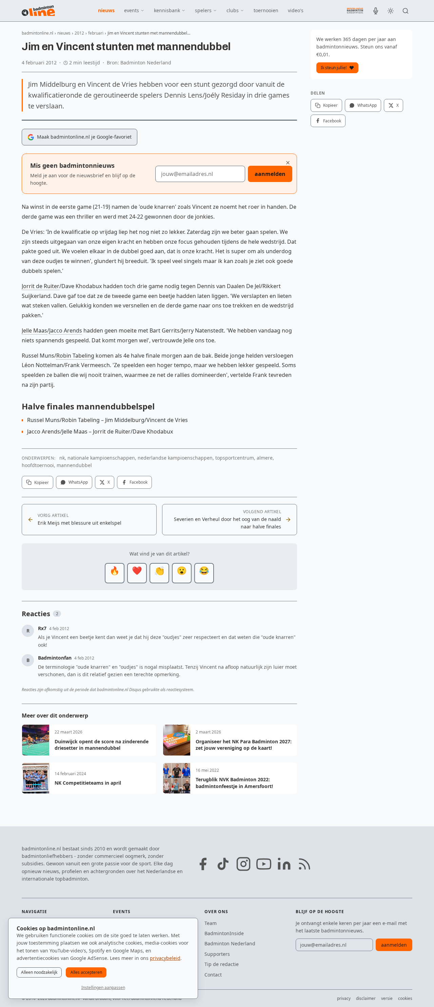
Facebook (138, 482)
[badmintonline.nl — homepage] (38, 10)
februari (95, 33)
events (131, 10)
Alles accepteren (86, 972)
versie (387, 998)
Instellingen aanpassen (103, 987)
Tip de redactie (221, 964)
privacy (344, 998)
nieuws (106, 10)
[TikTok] (223, 864)
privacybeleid (165, 958)
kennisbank (167, 10)
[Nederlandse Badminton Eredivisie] (355, 10)
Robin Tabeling (75, 355)
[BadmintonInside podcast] (375, 11)
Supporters (217, 954)
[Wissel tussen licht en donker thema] (390, 11)
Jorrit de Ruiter (40, 286)
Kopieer (41, 482)
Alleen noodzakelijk (39, 972)
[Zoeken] (405, 11)
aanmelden (270, 174)
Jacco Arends (65, 330)
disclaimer (366, 998)
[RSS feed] (304, 864)
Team (210, 923)
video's (295, 10)
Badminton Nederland (229, 943)
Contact (213, 974)
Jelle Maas (34, 330)
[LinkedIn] (284, 864)
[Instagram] (243, 864)
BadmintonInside (224, 933)
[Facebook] (202, 864)
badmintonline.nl (37, 33)
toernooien (266, 10)
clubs (232, 10)
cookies (405, 998)
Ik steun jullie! (334, 68)
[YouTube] (263, 864)
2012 (79, 33)
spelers (203, 10)
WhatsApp (78, 482)
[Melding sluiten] (288, 162)
